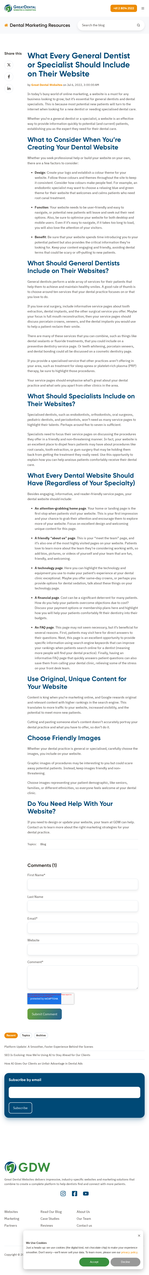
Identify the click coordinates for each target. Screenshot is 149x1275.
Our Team (84, 1218)
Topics (26, 1035)
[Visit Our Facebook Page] (75, 1194)
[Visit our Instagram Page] (63, 1194)
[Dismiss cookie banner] (139, 1235)
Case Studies (50, 1218)
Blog (43, 844)
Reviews (47, 1225)
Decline (125, 1261)
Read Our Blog (51, 1212)
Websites (11, 1212)
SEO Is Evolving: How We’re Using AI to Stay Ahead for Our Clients (47, 1055)
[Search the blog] (138, 25)
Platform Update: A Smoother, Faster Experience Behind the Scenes (48, 1046)
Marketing (11, 1218)
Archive (41, 1035)
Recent (11, 1035)
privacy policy (129, 1252)
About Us (83, 1212)
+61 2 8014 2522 (123, 8)
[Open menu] (143, 8)
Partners (10, 1225)
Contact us (84, 1225)
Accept (94, 1261)
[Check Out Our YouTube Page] (86, 1194)
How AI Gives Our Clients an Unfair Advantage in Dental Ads (43, 1063)
